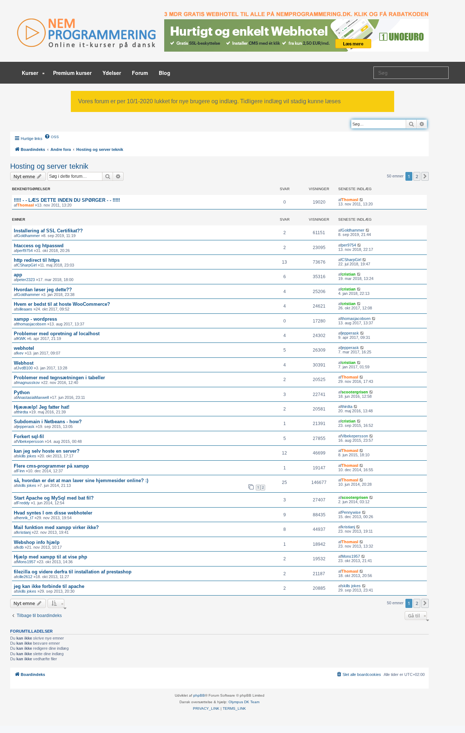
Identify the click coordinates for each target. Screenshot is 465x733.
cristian (348, 274)
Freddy (23, 503)
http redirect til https (37, 260)
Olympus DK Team (244, 702)
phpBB (199, 695)
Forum (140, 72)
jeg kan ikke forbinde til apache (49, 586)
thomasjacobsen (31, 324)
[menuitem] (51, 136)
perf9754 (25, 250)
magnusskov (28, 382)
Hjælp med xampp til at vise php (50, 557)
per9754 (348, 245)
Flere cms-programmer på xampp (51, 466)
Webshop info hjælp (37, 542)
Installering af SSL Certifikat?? (48, 230)
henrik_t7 (25, 518)
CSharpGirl (27, 265)
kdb (20, 547)
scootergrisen (354, 392)
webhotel (24, 348)
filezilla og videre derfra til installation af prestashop (73, 571)
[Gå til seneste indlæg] (361, 199)
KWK (21, 338)
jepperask (350, 333)
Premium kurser (72, 72)
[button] (425, 176)
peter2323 (26, 279)
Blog (164, 72)
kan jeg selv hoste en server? (47, 451)
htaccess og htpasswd (39, 245)
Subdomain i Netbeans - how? (48, 421)
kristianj (24, 532)
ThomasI (25, 205)
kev (20, 353)
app (18, 274)
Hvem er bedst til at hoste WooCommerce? (62, 304)
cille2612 (24, 576)
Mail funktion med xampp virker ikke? (56, 527)
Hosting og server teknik (49, 166)
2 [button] (417, 176)
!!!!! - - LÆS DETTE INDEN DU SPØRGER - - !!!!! (67, 200)
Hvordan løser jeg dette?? (43, 289)
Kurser (31, 72)
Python (22, 392)
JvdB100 (25, 368)
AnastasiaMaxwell (33, 397)
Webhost (23, 363)
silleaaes (24, 309)
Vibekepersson (30, 441)
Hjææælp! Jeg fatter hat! (41, 407)
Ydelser (111, 72)
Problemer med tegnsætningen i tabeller (59, 377)
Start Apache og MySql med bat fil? (54, 498)
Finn (21, 471)
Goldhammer (28, 235)
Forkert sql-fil (29, 436)
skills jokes (26, 456)
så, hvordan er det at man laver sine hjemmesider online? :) (81, 480)
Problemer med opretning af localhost (57, 333)
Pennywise (351, 512)
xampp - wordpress (35, 319)
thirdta (22, 412)
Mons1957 (26, 562)
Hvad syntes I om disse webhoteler (53, 513)
